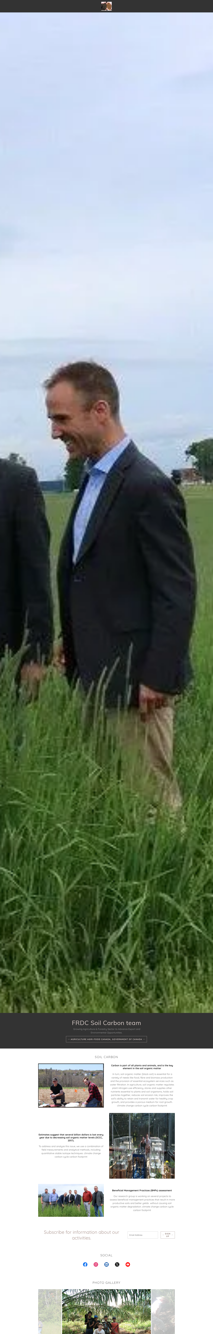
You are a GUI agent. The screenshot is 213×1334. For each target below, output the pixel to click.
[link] (106, 5)
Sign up (168, 1235)
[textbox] (143, 1235)
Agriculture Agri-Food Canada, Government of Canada (106, 1039)
